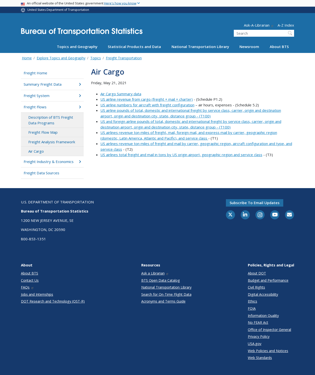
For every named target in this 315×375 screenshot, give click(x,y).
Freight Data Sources (41, 172)
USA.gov (254, 343)
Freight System (36, 95)
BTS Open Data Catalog (160, 280)
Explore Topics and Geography (61, 58)
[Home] (81, 33)
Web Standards (260, 357)
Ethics (252, 301)
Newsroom (249, 46)
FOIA (252, 308)
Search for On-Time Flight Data (166, 294)
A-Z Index (286, 25)
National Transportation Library (200, 46)
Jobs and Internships (37, 294)
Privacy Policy (258, 336)
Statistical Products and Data (134, 46)
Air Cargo (36, 151)
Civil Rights (256, 287)
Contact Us (30, 280)
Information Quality (263, 315)
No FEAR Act (258, 322)
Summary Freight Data (43, 84)
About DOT (257, 273)
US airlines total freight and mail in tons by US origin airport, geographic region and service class (181, 154)
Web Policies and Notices (268, 350)
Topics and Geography (77, 46)
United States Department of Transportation (58, 10)
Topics (95, 58)
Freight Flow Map (43, 132)
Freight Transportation (124, 58)
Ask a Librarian (153, 273)
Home (27, 58)
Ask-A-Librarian (256, 25)
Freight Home (35, 72)
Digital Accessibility (263, 294)
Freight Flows (35, 106)
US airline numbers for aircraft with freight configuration (147, 104)
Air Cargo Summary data (120, 93)
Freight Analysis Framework (51, 141)
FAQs (25, 287)
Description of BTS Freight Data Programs (50, 120)
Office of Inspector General (269, 329)
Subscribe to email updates (255, 202)
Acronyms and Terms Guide (163, 301)
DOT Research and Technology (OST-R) (53, 301)
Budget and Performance (268, 280)
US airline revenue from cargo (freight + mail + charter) (146, 99)
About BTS (279, 46)
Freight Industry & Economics (49, 161)
